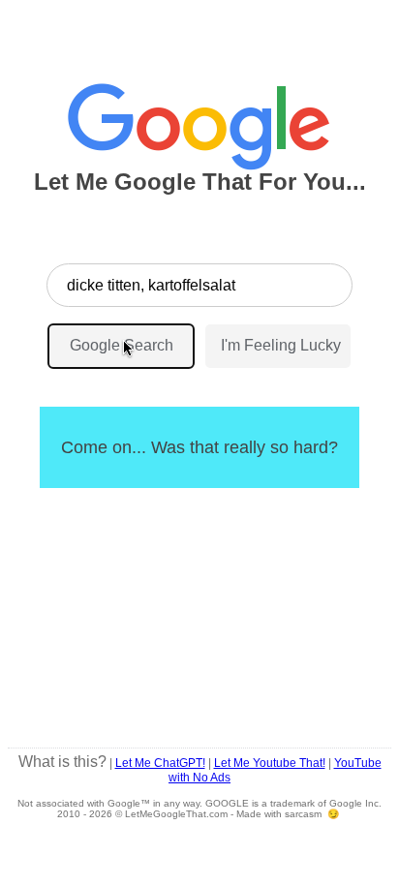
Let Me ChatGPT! (160, 763)
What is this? (62, 761)
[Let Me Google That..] (199, 118)
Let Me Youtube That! (269, 763)
